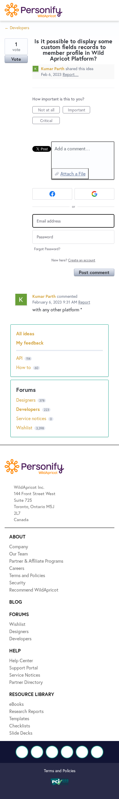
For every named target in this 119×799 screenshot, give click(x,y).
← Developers (17, 27)
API (19, 358)
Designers (26, 400)
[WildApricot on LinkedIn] (52, 752)
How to (23, 367)
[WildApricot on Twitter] (37, 752)
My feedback (30, 343)
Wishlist (25, 427)
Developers (28, 409)
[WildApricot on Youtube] (67, 752)
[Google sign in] (94, 194)
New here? (73, 260)
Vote (16, 59)
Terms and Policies (59, 770)
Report (84, 302)
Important (79, 110)
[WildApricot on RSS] (97, 752)
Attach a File (72, 174)
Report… (71, 74)
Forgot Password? (47, 249)
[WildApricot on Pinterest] (82, 752)
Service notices (31, 418)
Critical (50, 121)
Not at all (49, 110)
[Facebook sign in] (52, 194)
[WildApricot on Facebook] (22, 752)
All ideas (25, 333)
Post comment (94, 272)
